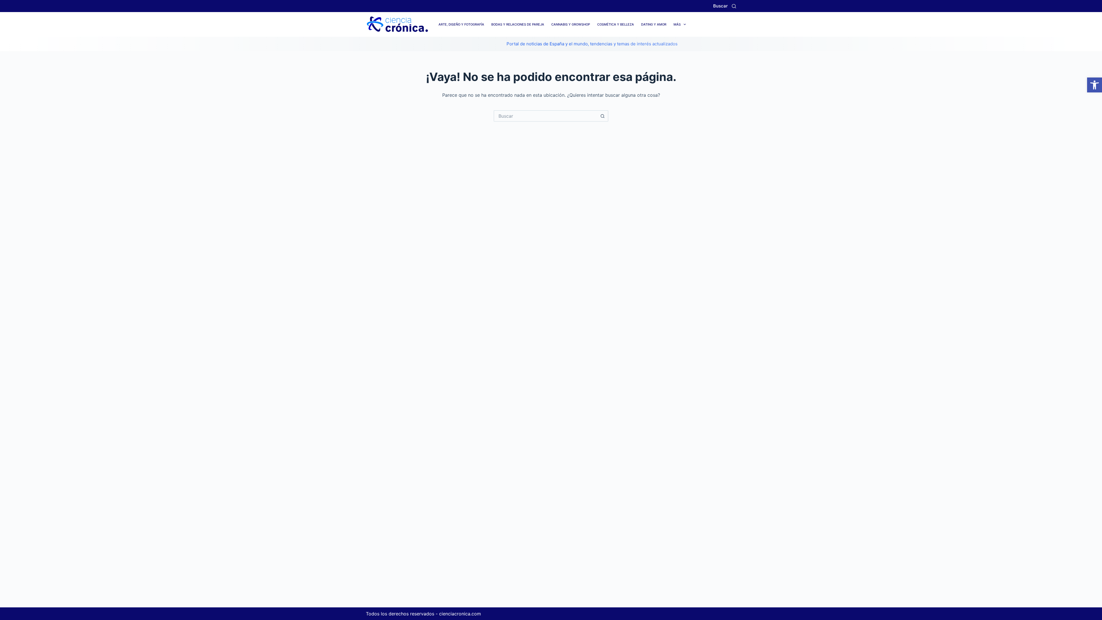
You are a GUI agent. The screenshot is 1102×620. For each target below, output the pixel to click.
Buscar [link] (720, 6)
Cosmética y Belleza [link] (615, 24)
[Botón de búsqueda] (602, 116)
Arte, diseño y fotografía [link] (461, 24)
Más (677, 24)
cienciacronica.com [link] (460, 614)
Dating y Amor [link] (653, 24)
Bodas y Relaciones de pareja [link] (517, 24)
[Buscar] (734, 6)
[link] (1094, 85)
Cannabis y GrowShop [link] (570, 24)
